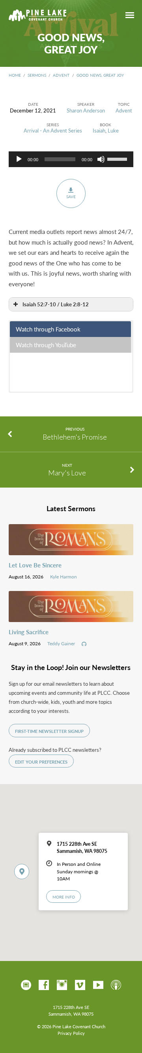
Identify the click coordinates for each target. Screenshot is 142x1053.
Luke (113, 130)
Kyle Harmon (63, 576)
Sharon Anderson (86, 110)
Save (71, 196)
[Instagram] (62, 985)
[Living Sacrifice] (71, 617)
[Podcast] (116, 985)
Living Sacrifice (29, 632)
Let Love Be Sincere (35, 565)
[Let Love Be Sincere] (71, 550)
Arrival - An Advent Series (53, 130)
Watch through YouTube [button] (46, 345)
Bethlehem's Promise (75, 437)
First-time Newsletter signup (49, 731)
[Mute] (101, 159)
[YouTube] (98, 985)
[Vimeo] (80, 985)
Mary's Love (67, 472)
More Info (63, 897)
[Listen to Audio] (84, 644)
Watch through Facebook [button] (48, 329)
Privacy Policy (71, 1033)
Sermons (37, 75)
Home (15, 75)
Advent (61, 75)
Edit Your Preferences (41, 762)
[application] (71, 159)
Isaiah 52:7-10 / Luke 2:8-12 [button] (55, 304)
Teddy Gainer (61, 643)
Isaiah (99, 130)
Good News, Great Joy (100, 75)
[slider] (118, 158)
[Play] (19, 159)
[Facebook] (44, 985)
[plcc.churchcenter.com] (26, 985)
